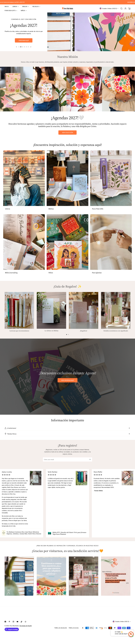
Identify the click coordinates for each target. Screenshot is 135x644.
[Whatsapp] (26, 621)
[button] (129, 8)
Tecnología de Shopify (25, 626)
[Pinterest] (9, 621)
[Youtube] (17, 621)
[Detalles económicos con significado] (115, 310)
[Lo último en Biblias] (51, 310)
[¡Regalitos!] (83, 310)
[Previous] (17, 47)
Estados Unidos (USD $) (109, 8)
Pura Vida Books (14, 626)
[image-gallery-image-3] (83, 576)
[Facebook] (5, 621)
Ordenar (23, 43)
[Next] (31, 47)
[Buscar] (121, 8)
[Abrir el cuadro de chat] (131, 634)
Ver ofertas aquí (67, 380)
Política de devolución (61, 628)
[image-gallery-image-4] (115, 576)
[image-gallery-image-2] (51, 576)
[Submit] (90, 459)
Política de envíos (74, 628)
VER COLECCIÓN (67, 132)
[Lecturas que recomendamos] (19, 310)
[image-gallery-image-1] (19, 576)
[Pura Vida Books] (67, 8)
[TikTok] (21, 621)
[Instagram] (13, 621)
